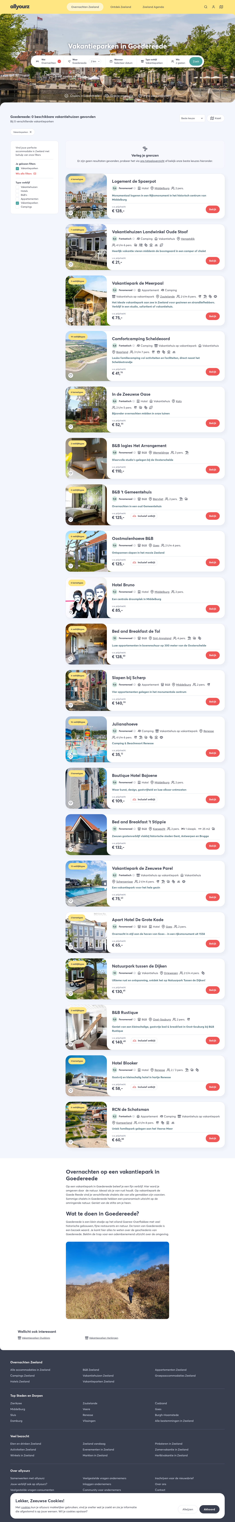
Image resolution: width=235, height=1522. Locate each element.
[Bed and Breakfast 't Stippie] (89, 834)
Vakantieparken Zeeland (98, 1381)
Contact (160, 1490)
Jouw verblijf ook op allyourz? (28, 1484)
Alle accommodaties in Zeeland (30, 1369)
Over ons (160, 1484)
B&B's (24, 194)
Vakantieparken (29, 168)
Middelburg (162, 188)
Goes (156, 545)
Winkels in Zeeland (22, 1455)
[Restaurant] (200, 296)
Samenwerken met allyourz (27, 1478)
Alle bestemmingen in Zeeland (174, 1420)
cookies (25, 1507)
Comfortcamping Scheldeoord (141, 338)
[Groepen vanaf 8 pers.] (140, 245)
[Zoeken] (205, 6)
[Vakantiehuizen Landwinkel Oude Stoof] (89, 247)
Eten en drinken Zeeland (25, 1443)
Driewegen (171, 973)
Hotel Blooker (125, 1063)
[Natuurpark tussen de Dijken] (89, 978)
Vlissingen (89, 1420)
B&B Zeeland (91, 1369)
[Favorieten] (70, 213)
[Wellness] (215, 296)
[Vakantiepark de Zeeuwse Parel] (89, 883)
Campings (26, 206)
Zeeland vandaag (94, 1443)
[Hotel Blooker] (89, 1075)
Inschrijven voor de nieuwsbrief (174, 1478)
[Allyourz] (19, 7)
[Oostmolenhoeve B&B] (89, 551)
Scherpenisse (124, 881)
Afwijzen (188, 1509)
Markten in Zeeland (95, 1455)
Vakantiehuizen (29, 187)
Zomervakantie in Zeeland (171, 1449)
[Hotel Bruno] (89, 597)
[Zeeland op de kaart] (221, 6)
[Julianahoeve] (89, 739)
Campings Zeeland (22, 1375)
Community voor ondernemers (102, 1490)
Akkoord (209, 1509)
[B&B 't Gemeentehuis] (89, 504)
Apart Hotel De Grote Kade (137, 919)
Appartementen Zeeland (170, 1369)
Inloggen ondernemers (97, 1484)
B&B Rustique (125, 1012)
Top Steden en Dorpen (26, 1396)
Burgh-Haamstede (167, 1415)
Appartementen (29, 198)
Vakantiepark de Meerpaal (138, 283)
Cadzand (161, 1403)
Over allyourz (20, 1471)
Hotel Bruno (123, 584)
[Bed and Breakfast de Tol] (89, 644)
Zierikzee (16, 1403)
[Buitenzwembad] (156, 245)
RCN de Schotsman (130, 1109)
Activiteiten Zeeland (23, 1449)
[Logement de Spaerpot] (89, 196)
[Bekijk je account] (213, 6)
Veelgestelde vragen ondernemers (104, 1478)
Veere (86, 1409)
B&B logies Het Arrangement (139, 445)
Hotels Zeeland (20, 1381)
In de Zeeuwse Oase (131, 394)
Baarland (122, 352)
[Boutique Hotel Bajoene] (89, 788)
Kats (179, 401)
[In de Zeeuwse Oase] (89, 409)
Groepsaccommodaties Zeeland (175, 1375)
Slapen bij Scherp (129, 677)
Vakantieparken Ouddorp (36, 1337)
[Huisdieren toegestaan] (158, 352)
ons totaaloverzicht (152, 161)
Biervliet (158, 499)
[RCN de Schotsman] (89, 1125)
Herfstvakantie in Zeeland (171, 1455)
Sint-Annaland (162, 638)
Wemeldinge (161, 452)
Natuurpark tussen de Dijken (139, 966)
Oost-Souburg (162, 1019)
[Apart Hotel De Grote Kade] (89, 932)
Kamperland (124, 1122)
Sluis (13, 1415)
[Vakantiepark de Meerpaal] (89, 301)
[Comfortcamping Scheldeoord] (89, 356)
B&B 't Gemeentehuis (132, 492)
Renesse (209, 731)
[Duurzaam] (161, 245)
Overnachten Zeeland (26, 1362)
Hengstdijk (188, 238)
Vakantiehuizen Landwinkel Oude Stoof (150, 231)
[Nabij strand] (205, 296)
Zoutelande (167, 296)
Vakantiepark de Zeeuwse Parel (142, 868)
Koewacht (159, 829)
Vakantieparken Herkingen (103, 1337)
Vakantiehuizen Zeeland (98, 1375)
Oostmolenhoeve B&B (132, 538)
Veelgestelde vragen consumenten (32, 1490)
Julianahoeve (125, 724)
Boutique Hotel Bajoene (134, 775)
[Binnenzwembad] (151, 245)
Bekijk (212, 209)
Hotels (24, 191)
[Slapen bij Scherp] (89, 690)
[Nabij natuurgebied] (135, 245)
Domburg (16, 1420)
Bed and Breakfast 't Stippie (139, 821)
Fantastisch (122, 238)
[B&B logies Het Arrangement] (89, 458)
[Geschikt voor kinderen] (146, 245)
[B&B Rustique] (89, 1027)
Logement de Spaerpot (134, 181)
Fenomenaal (123, 188)
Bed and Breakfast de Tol (136, 631)
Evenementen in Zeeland (98, 1449)
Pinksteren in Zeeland (168, 1443)
